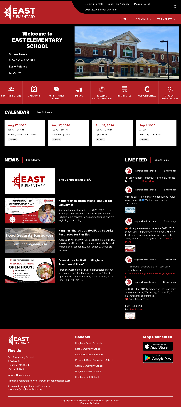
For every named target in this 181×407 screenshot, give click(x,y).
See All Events (44, 112)
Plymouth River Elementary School (94, 360)
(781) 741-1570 (16, 368)
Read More (148, 181)
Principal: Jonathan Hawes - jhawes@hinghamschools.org (39, 380)
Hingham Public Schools (88, 343)
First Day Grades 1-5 (151, 134)
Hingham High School (87, 377)
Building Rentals (94, 4)
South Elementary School (89, 365)
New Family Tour (62, 134)
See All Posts (162, 159)
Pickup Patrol (142, 4)
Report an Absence (118, 4)
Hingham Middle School (88, 371)
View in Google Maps (19, 375)
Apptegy (97, 403)
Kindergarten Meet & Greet (23, 134)
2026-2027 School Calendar (101, 9)
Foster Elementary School (89, 354)
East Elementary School (88, 348)
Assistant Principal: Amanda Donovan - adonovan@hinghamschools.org (29, 388)
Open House (103, 134)
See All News (33, 159)
